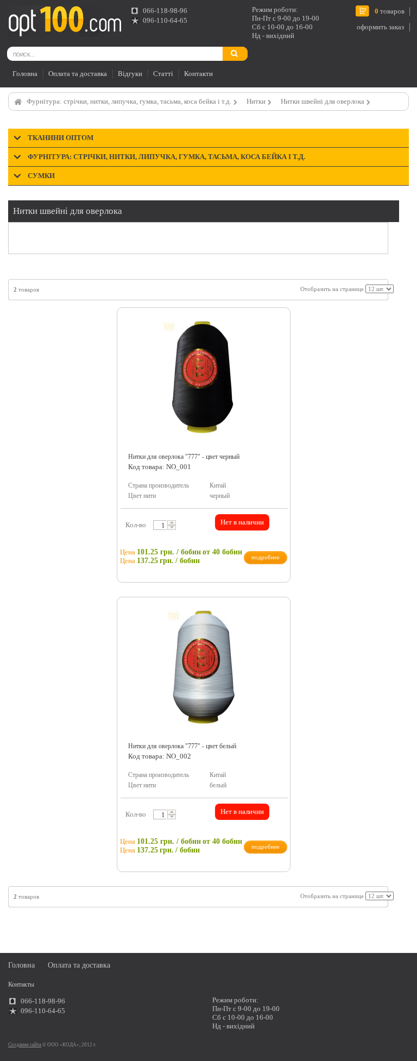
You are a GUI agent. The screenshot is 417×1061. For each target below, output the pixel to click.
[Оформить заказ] (20, 18)
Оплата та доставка (77, 74)
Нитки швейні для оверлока (322, 101)
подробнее (265, 557)
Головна (24, 74)
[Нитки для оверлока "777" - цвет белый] (203, 669)
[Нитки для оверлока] (276, 324)
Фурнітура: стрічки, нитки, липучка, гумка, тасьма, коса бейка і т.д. (129, 101)
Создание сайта (24, 1044)
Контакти (198, 74)
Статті (163, 74)
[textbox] (162, 525)
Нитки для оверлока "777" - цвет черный (183, 456)
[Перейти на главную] (64, 21)
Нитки (256, 101)
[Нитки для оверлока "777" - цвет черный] (203, 379)
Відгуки (130, 74)
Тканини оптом (60, 138)
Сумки (41, 176)
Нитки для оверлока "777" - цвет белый (182, 746)
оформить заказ (380, 27)
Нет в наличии (242, 522)
